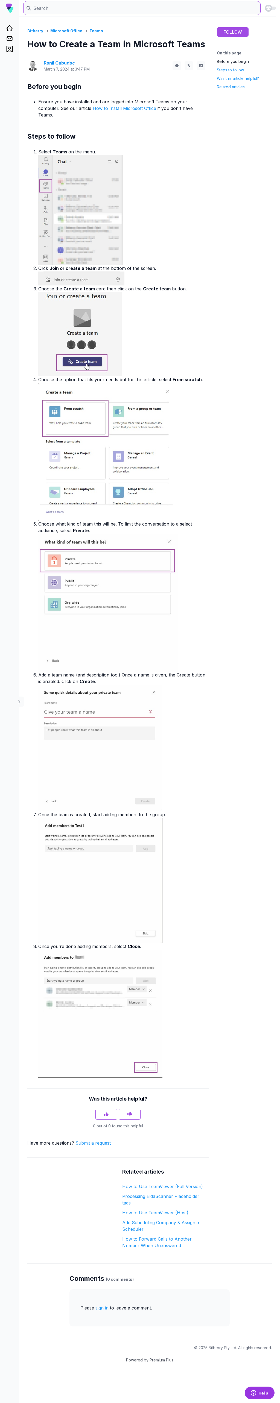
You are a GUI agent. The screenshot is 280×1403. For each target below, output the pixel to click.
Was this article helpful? (238, 78)
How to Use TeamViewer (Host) (155, 1212)
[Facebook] (177, 65)
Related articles (231, 86)
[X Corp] (189, 65)
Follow (232, 32)
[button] (9, 49)
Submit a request (93, 1143)
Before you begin (233, 61)
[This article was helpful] (106, 1114)
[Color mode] (270, 8)
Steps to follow (230, 70)
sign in (102, 1308)
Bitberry (35, 30)
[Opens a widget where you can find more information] (259, 1393)
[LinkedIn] (201, 65)
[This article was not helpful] (130, 1114)
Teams (96, 30)
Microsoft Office (66, 30)
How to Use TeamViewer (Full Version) (162, 1186)
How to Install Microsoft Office (124, 108)
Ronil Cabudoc (59, 63)
